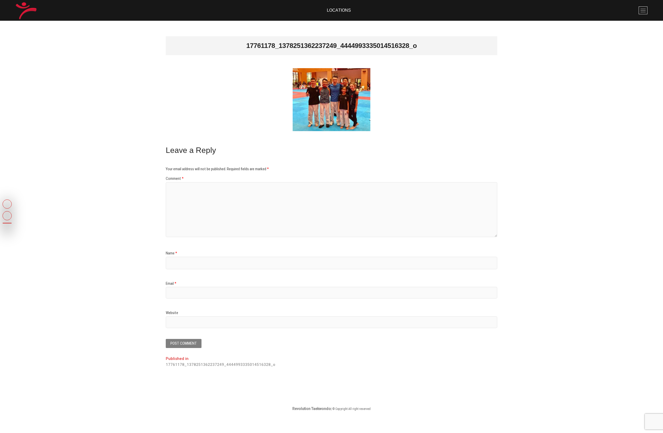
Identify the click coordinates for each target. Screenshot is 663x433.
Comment (175, 178)
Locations (339, 10)
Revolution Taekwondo (311, 409)
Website (172, 312)
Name (171, 253)
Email (171, 283)
